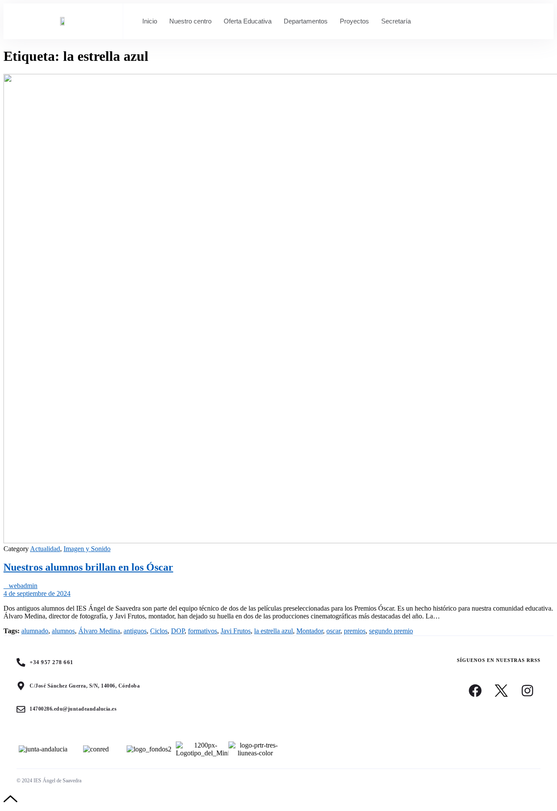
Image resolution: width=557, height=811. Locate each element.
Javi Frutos (236, 631)
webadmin (20, 585)
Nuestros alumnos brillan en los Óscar (88, 567)
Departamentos (306, 21)
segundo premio (391, 631)
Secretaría (396, 21)
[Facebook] (475, 691)
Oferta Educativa (248, 21)
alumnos (63, 631)
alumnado (34, 631)
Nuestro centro (190, 21)
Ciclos (159, 631)
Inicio (149, 21)
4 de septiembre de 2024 (36, 593)
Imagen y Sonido (87, 548)
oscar (333, 631)
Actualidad (45, 548)
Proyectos (354, 21)
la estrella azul (273, 631)
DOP (178, 631)
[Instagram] (527, 691)
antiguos (135, 631)
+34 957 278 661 (52, 662)
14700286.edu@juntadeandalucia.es (73, 709)
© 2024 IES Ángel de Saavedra (49, 781)
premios (355, 631)
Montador (309, 631)
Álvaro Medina (99, 631)
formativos (202, 631)
